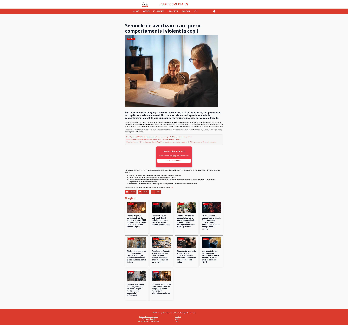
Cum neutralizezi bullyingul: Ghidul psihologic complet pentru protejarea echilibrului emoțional (161, 220)
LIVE (195, 11)
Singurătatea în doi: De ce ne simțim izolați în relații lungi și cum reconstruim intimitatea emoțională (161, 288)
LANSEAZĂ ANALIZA (174, 160)
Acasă (136, 11)
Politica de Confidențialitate (148, 317)
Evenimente (158, 11)
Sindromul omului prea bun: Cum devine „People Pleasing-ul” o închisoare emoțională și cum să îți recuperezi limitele (136, 256)
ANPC (177, 319)
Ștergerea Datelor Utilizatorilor (148, 321)
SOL (176, 321)
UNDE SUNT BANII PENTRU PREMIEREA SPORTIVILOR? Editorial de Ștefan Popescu (153, 139)
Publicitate (173, 11)
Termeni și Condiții (148, 319)
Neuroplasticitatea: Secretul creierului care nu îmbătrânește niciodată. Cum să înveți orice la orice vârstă (210, 256)
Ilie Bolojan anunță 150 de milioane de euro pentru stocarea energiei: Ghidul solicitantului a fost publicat (158, 137)
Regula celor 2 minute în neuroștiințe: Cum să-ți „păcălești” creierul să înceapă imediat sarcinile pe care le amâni (161, 256)
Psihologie (131, 39)
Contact (186, 11)
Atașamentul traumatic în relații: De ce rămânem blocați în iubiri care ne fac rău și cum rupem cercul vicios (186, 256)
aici (172, 187)
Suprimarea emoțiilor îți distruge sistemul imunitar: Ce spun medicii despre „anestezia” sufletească (135, 289)
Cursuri (146, 11)
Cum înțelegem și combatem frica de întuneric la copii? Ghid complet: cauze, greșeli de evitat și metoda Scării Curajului (136, 221)
